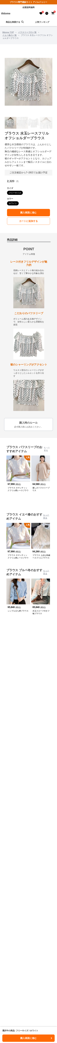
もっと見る (47, 449)
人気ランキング (42, 22)
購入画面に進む (28, 212)
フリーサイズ (15, 193)
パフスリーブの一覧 (27, 32)
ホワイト (13, 203)
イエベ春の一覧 (9, 35)
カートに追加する (28, 221)
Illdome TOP (8, 32)
